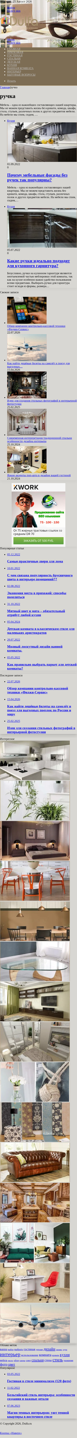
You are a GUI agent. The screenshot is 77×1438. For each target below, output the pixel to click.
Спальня (14, 58)
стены (48, 1360)
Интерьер (14, 71)
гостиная (29, 1349)
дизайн (49, 1349)
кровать (55, 1355)
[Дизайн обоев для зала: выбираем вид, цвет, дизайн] (35, 1140)
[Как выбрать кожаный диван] (35, 1181)
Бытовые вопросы (21, 74)
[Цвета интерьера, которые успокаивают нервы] (35, 1261)
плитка (22, 1360)
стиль (57, 1359)
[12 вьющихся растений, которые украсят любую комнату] (35, 819)
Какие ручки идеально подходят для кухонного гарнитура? (38, 263)
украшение (68, 1360)
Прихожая (15, 52)
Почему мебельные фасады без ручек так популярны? (37, 177)
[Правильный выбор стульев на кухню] (35, 899)
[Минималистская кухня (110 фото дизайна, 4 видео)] (35, 779)
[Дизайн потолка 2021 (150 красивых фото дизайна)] (35, 1020)
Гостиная (14, 55)
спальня (38, 1360)
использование (29, 1355)
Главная (5, 87)
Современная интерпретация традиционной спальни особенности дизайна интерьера (39, 439)
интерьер (10, 1354)
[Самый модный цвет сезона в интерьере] (35, 939)
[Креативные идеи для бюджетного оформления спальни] (35, 859)
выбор (11, 1349)
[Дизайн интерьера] (19, 33)
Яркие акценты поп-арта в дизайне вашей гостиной (39, 475)
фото (4, 1364)
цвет (11, 1364)
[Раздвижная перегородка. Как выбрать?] (35, 1060)
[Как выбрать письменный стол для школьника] (35, 1301)
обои (16, 1360)
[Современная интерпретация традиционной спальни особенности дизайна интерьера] (27, 434)
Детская (13, 61)
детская (39, 1349)
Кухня (12, 65)
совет (28, 1360)
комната (45, 1355)
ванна (3, 1349)
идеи (65, 1349)
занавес (59, 1350)
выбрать (18, 1349)
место (10, 1360)
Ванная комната (20, 68)
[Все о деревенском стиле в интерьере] (35, 1221)
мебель (3, 1360)
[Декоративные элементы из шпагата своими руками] (35, 1100)
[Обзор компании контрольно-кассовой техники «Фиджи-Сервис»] (27, 322)
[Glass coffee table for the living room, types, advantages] (35, 980)
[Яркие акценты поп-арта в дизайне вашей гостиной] (27, 472)
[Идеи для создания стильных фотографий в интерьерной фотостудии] (27, 397)
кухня (65, 1354)
